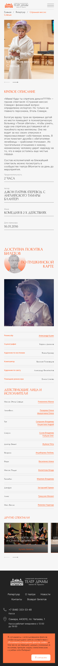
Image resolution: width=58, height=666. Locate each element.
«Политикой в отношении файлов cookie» (28, 642)
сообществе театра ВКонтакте (22, 166)
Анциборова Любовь (45, 453)
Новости (45, 594)
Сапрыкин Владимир (45, 422)
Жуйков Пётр (48, 444)
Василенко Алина (46, 461)
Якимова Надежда (46, 505)
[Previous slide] (7, 81)
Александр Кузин (46, 336)
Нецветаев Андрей (45, 424)
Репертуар (14, 594)
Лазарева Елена (47, 410)
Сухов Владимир (46, 433)
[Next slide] (15, 81)
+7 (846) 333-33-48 (20, 609)
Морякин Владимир (45, 479)
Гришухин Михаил (46, 496)
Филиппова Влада (46, 470)
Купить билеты (26, 549)
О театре (30, 594)
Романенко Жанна (46, 402)
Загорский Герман (46, 488)
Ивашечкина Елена (45, 413)
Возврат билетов (37, 599)
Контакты (16, 599)
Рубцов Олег (48, 436)
